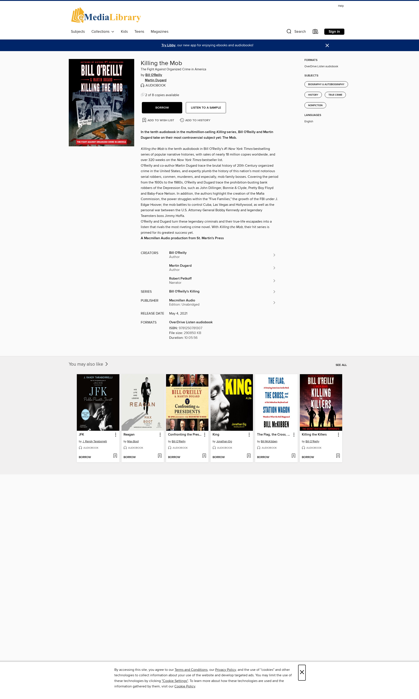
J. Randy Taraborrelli (94, 441)
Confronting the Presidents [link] (185, 435)
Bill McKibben (269, 441)
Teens (139, 31)
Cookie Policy (184, 686)
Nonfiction (315, 105)
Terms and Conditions (191, 670)
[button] (295, 32)
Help (341, 6)
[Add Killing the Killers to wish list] (338, 456)
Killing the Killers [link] (314, 435)
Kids (124, 31)
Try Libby (168, 45)
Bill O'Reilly (153, 75)
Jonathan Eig (224, 441)
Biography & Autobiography (326, 84)
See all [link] (341, 365)
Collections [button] (101, 31)
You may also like (86, 364)
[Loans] (315, 32)
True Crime (335, 95)
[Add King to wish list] (248, 456)
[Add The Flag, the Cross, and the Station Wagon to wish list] (293, 456)
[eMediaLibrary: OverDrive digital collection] (107, 15)
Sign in (334, 31)
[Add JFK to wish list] (115, 456)
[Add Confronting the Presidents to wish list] (204, 456)
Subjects (78, 31)
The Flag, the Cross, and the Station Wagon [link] (274, 435)
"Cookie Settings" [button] (175, 681)
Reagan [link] (129, 435)
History (313, 95)
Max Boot (133, 441)
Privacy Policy (225, 670)
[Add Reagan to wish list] (159, 456)
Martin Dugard (156, 80)
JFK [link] (81, 435)
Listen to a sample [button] (206, 108)
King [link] (216, 435)
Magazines (159, 31)
